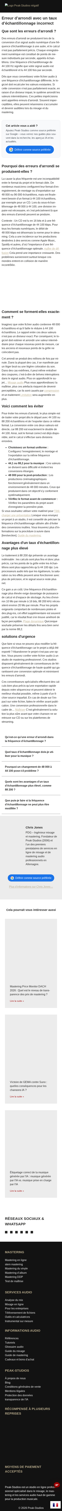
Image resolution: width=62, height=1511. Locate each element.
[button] (31, 739)
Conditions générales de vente (23, 1386)
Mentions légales (15, 1391)
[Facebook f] (6, 1232)
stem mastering (14, 1264)
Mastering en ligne (16, 1260)
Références (12, 1338)
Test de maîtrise (14, 1281)
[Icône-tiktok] (21, 1232)
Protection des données (19, 1395)
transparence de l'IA (16, 1399)
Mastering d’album (16, 1272)
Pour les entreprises (16, 1308)
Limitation (26, 395)
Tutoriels (10, 1342)
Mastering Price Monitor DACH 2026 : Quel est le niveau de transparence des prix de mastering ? (30, 990)
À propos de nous (15, 1378)
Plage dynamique (33, 621)
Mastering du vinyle (16, 1268)
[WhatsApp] (32, 1232)
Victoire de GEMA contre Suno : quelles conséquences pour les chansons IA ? (28, 1086)
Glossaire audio (14, 1346)
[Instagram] (11, 1232)
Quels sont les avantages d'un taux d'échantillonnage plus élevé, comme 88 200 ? (28, 785)
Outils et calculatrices (17, 1316)
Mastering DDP (14, 1277)
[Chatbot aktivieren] (57, 1485)
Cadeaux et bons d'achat (19, 1359)
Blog (7, 1382)
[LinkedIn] (26, 1232)
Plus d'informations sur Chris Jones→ (31, 886)
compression (51, 390)
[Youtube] (16, 1232)
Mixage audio (16, 382)
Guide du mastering (29, 535)
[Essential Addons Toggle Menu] (57, 7)
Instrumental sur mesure (19, 1321)
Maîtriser (20, 709)
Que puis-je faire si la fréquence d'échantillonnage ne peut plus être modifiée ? (27, 804)
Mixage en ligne (14, 1304)
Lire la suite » (17, 1001)
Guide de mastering (16, 1355)
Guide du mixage (15, 1351)
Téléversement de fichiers (20, 1312)
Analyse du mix (14, 1300)
